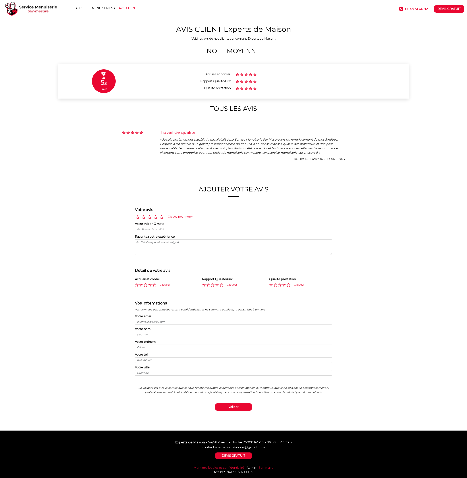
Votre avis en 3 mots (149, 224)
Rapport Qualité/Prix (217, 279)
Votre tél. (141, 354)
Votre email (143, 316)
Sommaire (266, 467)
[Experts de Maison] (38, 9)
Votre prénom (145, 341)
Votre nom (142, 329)
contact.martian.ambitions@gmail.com (233, 447)
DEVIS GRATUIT (449, 9)
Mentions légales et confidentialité (219, 467)
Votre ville (142, 367)
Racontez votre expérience (155, 236)
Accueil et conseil (147, 279)
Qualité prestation (282, 279)
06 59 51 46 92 (278, 442)
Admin (251, 467)
